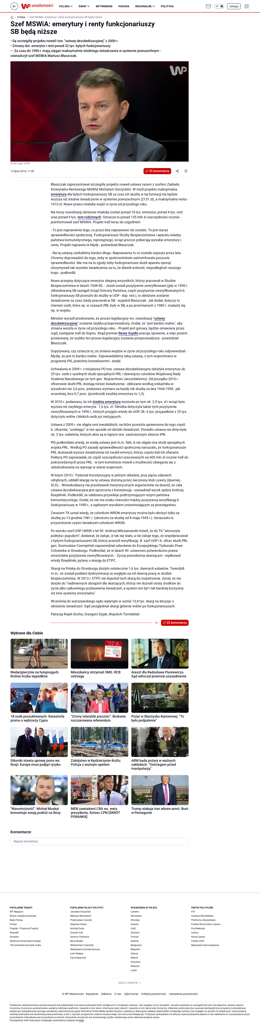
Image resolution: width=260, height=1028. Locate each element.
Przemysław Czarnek (81, 920)
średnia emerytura (107, 402)
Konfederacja (198, 928)
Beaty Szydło (128, 333)
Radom (134, 957)
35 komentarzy (159, 171)
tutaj (81, 1020)
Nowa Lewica (198, 936)
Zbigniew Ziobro (78, 924)
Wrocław (135, 920)
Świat (83, 6)
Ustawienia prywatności (183, 993)
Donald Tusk (76, 932)
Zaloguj (234, 6)
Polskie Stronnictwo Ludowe (205, 924)
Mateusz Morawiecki (80, 916)
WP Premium (104, 6)
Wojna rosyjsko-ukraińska (23, 916)
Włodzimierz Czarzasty (82, 945)
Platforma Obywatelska (203, 920)
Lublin (134, 970)
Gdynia (134, 953)
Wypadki (14, 932)
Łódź (133, 928)
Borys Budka (76, 941)
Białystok (135, 949)
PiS (193, 911)
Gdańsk (135, 941)
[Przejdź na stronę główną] (14, 9)
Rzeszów (135, 966)
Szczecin (135, 932)
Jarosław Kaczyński (80, 911)
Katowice (135, 962)
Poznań (135, 936)
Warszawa (136, 916)
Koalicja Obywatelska (202, 916)
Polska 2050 (197, 941)
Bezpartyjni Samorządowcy (205, 945)
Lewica (194, 932)
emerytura (59, 194)
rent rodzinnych (89, 217)
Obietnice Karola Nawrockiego (25, 941)
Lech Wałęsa (76, 953)
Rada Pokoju (16, 920)
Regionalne (143, 6)
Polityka (167, 6)
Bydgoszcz (136, 945)
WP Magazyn (16, 911)
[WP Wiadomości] (40, 6)
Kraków (135, 924)
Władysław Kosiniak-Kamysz (85, 949)
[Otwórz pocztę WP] (208, 6)
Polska (64, 6)
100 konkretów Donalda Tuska (25, 945)
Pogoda (123, 6)
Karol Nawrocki (78, 957)
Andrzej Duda (77, 928)
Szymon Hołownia (79, 936)
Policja (13, 924)
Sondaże (14, 936)
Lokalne (135, 911)
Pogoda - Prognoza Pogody (24, 928)
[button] (219, 6)
